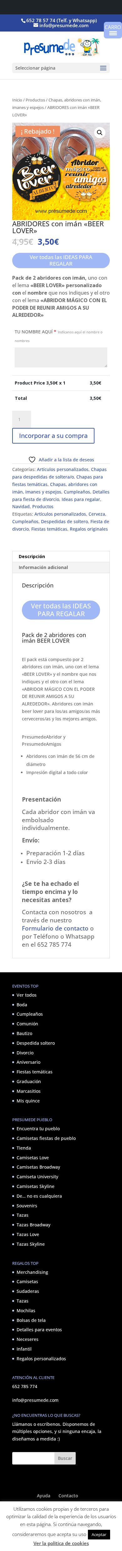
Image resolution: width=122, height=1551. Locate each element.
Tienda (24, 1148)
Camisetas (27, 1281)
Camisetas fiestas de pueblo (46, 1138)
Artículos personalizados (63, 469)
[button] (99, 132)
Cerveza (97, 514)
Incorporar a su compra (53, 435)
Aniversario (28, 1062)
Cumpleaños (77, 492)
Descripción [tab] (32, 556)
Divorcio (25, 1053)
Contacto (68, 1496)
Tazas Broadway (33, 1225)
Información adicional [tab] (43, 567)
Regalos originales (89, 529)
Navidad (21, 506)
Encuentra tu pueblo (38, 1128)
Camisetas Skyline (35, 1186)
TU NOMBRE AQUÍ (59, 336)
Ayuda (43, 1496)
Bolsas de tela (31, 1320)
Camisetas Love (33, 1158)
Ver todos (27, 995)
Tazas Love (28, 1234)
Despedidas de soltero (64, 521)
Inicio (17, 100)
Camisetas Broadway (38, 1167)
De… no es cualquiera (39, 1196)
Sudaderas (28, 1291)
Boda (22, 1005)
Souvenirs (27, 1206)
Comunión (27, 1024)
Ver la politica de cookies (61, 1543)
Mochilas (26, 1310)
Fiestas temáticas (49, 529)
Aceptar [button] (99, 1534)
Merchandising (32, 1272)
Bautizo (24, 1033)
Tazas (22, 1215)
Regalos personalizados (41, 1359)
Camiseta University (37, 1177)
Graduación (29, 1081)
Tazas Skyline (31, 1244)
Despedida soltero (36, 1043)
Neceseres (27, 1339)
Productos (35, 100)
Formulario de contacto (55, 928)
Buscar (65, 1458)
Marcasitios (29, 1091)
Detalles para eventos (39, 1330)
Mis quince (28, 1101)
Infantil (24, 1349)
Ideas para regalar (81, 499)
